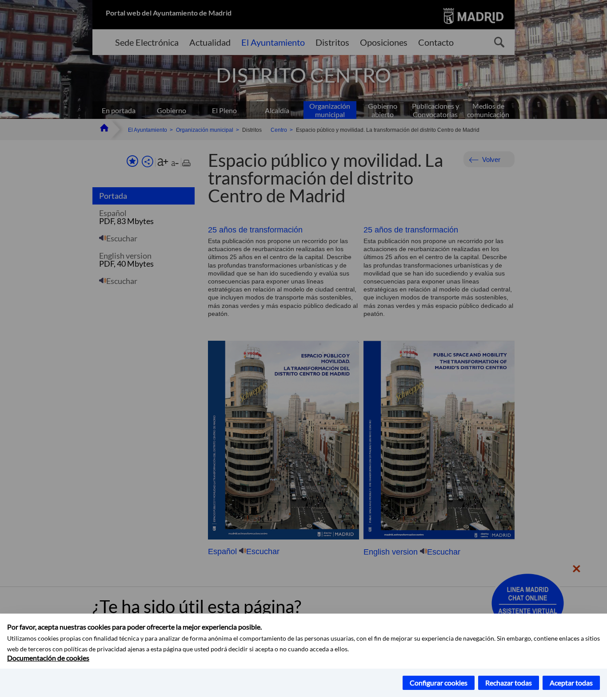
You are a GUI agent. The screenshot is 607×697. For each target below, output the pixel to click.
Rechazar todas (508, 682)
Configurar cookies (438, 682)
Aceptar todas (571, 682)
